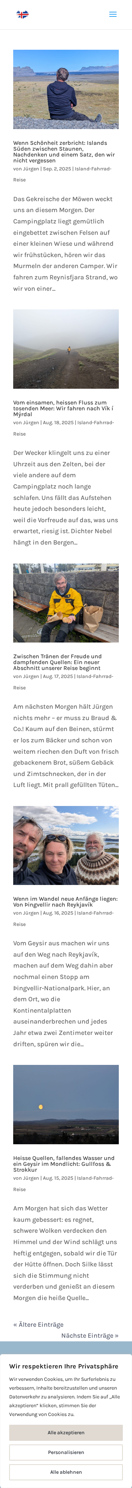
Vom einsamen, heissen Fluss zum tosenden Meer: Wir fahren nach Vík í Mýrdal (63, 408)
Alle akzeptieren (66, 1432)
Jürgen (31, 169)
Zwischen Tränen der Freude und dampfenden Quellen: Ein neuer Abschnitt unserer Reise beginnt (57, 662)
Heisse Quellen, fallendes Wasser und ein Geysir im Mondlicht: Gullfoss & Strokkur (64, 1163)
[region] (66, 1421)
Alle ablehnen (66, 1472)
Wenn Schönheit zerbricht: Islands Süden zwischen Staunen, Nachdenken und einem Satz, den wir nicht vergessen (64, 151)
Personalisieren (66, 1452)
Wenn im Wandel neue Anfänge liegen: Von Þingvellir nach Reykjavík (65, 901)
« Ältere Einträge (38, 1325)
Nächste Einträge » (90, 1335)
